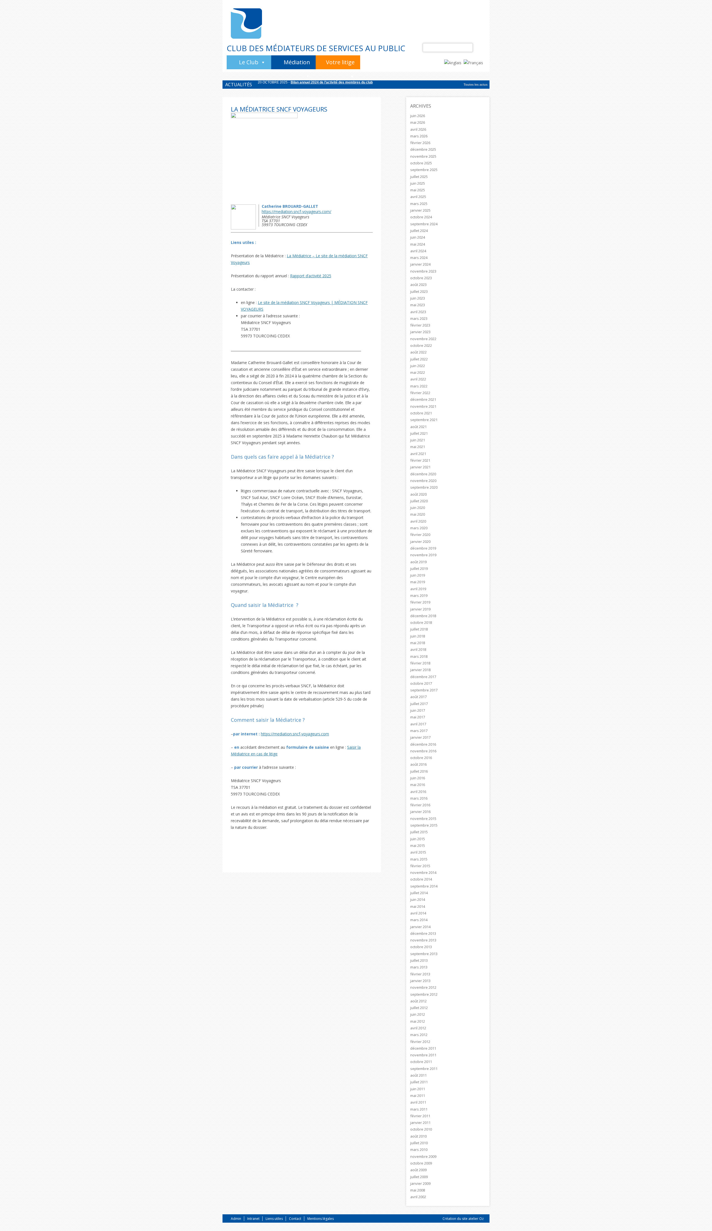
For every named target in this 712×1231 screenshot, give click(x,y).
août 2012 (418, 1000)
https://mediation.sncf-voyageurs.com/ (296, 211)
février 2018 (420, 663)
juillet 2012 (419, 1007)
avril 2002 (418, 1196)
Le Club (248, 62)
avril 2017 (418, 723)
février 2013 (420, 974)
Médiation (297, 62)
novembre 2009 (423, 1156)
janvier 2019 (420, 609)
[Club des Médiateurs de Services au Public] (246, 23)
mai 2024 (417, 244)
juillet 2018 (419, 629)
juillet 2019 (419, 568)
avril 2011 (418, 1102)
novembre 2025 (423, 156)
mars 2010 (418, 1149)
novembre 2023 (423, 271)
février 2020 (420, 534)
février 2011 (420, 1115)
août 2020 (418, 494)
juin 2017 (417, 710)
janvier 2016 (420, 811)
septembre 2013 (423, 953)
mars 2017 (418, 730)
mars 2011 (418, 1109)
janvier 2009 (420, 1183)
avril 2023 (418, 311)
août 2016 (418, 764)
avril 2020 (418, 521)
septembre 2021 (423, 419)
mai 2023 (417, 304)
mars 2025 (418, 203)
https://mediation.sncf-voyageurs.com (295, 733)
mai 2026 (417, 122)
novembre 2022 (423, 338)
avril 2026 (418, 129)
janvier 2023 (420, 331)
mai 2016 (417, 784)
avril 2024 (418, 250)
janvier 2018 (420, 669)
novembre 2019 (423, 554)
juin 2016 (417, 777)
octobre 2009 (421, 1163)
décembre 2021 (423, 399)
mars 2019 (418, 595)
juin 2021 (417, 440)
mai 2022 (417, 372)
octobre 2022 (421, 345)
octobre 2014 (421, 879)
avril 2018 (418, 649)
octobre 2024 (421, 216)
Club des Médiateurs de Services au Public (316, 48)
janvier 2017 (420, 737)
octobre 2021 (421, 413)
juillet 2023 (419, 291)
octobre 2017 (421, 683)
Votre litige (340, 62)
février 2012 (420, 1041)
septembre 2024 (423, 223)
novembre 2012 (423, 987)
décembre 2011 (423, 1048)
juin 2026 (417, 115)
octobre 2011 (421, 1061)
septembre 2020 (423, 487)
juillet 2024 (419, 230)
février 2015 (420, 865)
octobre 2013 (421, 946)
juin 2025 (417, 183)
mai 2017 (417, 717)
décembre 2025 (423, 149)
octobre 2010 (421, 1129)
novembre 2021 (423, 406)
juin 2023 (417, 298)
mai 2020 (417, 514)
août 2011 (418, 1075)
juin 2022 (417, 365)
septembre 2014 (423, 886)
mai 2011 (417, 1095)
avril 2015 (418, 852)
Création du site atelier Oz (463, 1218)
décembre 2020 (423, 473)
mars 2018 (418, 656)
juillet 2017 (419, 703)
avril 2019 (418, 588)
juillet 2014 (419, 892)
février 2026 (420, 142)
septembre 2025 (423, 169)
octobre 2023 (421, 277)
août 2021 (418, 426)
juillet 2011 (419, 1081)
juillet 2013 (419, 960)
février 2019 (420, 602)
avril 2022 (418, 379)
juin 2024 (417, 237)
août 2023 (418, 284)
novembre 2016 (423, 750)
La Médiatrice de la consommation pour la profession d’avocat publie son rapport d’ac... (359, 85)
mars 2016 (418, 798)
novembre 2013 (423, 940)
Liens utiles (274, 1218)
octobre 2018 (421, 622)
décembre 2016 (423, 744)
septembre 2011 (423, 1068)
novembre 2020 (423, 480)
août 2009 (418, 1169)
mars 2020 (418, 527)
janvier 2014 (420, 926)
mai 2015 (417, 845)
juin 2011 (417, 1088)
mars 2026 (418, 136)
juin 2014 (417, 899)
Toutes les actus (476, 84)
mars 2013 (418, 967)
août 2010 (418, 1136)
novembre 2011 (423, 1054)
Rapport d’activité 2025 (310, 275)
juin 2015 (417, 838)
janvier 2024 (420, 264)
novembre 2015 (423, 818)
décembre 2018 (423, 615)
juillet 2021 (419, 433)
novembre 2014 (423, 872)
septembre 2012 (423, 994)
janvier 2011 (420, 1122)
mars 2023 (418, 318)
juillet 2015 (419, 831)
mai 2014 (417, 906)
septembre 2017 (423, 690)
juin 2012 (417, 1014)
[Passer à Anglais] (454, 62)
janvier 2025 (420, 210)
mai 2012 (417, 1021)
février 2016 (420, 804)
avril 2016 (418, 791)
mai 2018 (417, 642)
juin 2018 (417, 636)
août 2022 (418, 352)
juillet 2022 (419, 359)
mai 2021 (417, 446)
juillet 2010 (419, 1142)
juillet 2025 (419, 176)
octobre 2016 (421, 757)
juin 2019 (417, 575)
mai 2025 (417, 189)
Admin (236, 1218)
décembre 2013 (423, 933)
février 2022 (420, 392)
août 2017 (418, 696)
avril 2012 (418, 1027)
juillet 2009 (419, 1176)
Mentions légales (320, 1218)
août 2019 (418, 561)
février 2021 (420, 460)
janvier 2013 (420, 980)
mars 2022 (418, 386)
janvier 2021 (420, 466)
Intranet (253, 1218)
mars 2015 (418, 859)
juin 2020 (417, 507)
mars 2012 (418, 1034)
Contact (295, 1218)
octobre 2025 (421, 162)
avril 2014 (418, 913)
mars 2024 (418, 257)
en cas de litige (264, 754)
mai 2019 (417, 581)
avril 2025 (418, 196)
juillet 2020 (419, 500)
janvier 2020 (420, 541)
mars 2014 (418, 919)
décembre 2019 (423, 548)
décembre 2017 (423, 676)
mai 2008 (417, 1190)
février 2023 (420, 325)
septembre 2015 (423, 825)
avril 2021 (418, 453)
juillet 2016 (419, 771)
